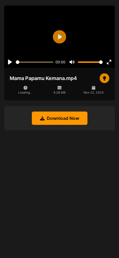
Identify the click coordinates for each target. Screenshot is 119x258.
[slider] (34, 62)
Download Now (63, 118)
